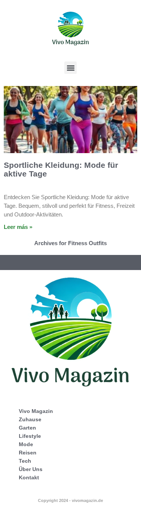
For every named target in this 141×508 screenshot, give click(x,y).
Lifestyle (30, 436)
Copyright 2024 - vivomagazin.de (70, 500)
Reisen (27, 453)
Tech (25, 461)
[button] (70, 67)
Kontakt (29, 477)
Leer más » (18, 227)
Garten (27, 428)
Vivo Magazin (36, 411)
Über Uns (30, 469)
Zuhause (30, 419)
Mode (26, 444)
